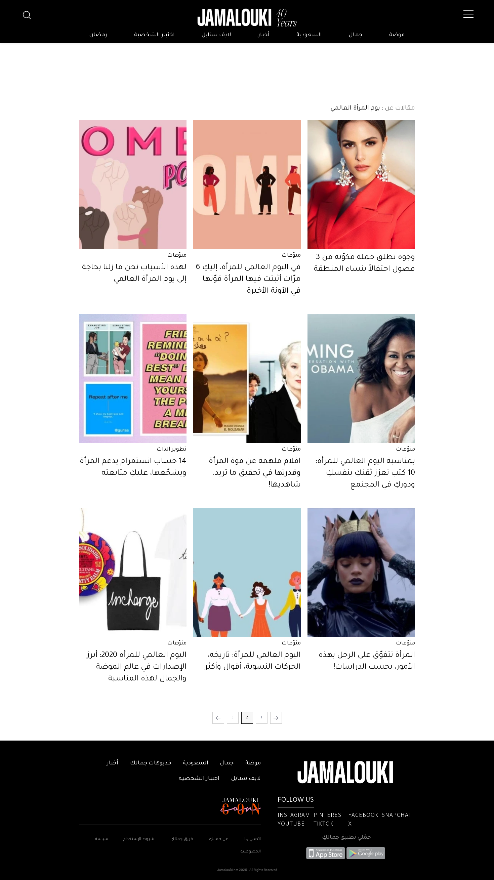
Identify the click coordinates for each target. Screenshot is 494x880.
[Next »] (218, 718)
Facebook (363, 816)
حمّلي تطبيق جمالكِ (346, 838)
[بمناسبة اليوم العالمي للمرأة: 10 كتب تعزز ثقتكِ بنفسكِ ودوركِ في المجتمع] (361, 378)
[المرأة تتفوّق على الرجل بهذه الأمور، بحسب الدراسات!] (361, 572)
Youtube (291, 825)
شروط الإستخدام (138, 839)
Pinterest (329, 816)
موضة (397, 35)
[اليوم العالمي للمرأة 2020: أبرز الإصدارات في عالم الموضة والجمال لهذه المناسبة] (133, 572)
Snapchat (397, 816)
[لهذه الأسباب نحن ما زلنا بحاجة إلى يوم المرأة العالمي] (133, 184)
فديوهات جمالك (150, 763)
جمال (355, 35)
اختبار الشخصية (154, 35)
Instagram (294, 816)
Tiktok (323, 825)
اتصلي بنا (252, 839)
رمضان (98, 35)
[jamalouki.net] (247, 18)
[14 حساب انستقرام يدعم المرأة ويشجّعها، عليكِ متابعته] (133, 378)
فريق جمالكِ (181, 839)
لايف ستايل (216, 35)
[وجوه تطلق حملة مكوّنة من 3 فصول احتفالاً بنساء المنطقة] (361, 184)
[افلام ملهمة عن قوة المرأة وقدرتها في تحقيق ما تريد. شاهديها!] (247, 378)
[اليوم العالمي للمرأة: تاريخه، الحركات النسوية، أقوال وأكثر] (247, 572)
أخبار (264, 35)
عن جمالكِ (218, 839)
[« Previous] (276, 718)
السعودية (309, 35)
